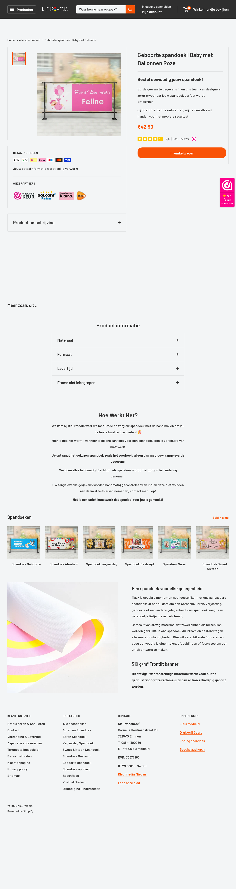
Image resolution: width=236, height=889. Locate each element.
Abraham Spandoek (77, 730)
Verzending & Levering (24, 737)
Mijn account (152, 12)
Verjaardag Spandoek (78, 743)
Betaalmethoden (19, 756)
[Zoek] (130, 9)
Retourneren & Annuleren (26, 724)
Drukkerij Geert (191, 732)
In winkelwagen (182, 153)
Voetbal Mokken (74, 782)
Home (11, 40)
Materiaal (65, 340)
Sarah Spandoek (74, 737)
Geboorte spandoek (77, 763)
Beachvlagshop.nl (192, 749)
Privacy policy (17, 769)
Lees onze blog (129, 783)
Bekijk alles (220, 517)
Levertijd (65, 368)
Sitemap (13, 775)
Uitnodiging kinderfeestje (81, 789)
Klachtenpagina (18, 763)
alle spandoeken (30, 40)
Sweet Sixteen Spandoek (81, 749)
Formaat (64, 354)
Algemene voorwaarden (24, 743)
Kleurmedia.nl (190, 724)
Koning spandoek (192, 741)
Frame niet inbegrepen (76, 382)
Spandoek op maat (76, 769)
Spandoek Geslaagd (77, 756)
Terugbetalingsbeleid (23, 749)
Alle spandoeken (74, 724)
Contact (13, 730)
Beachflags (71, 775)
